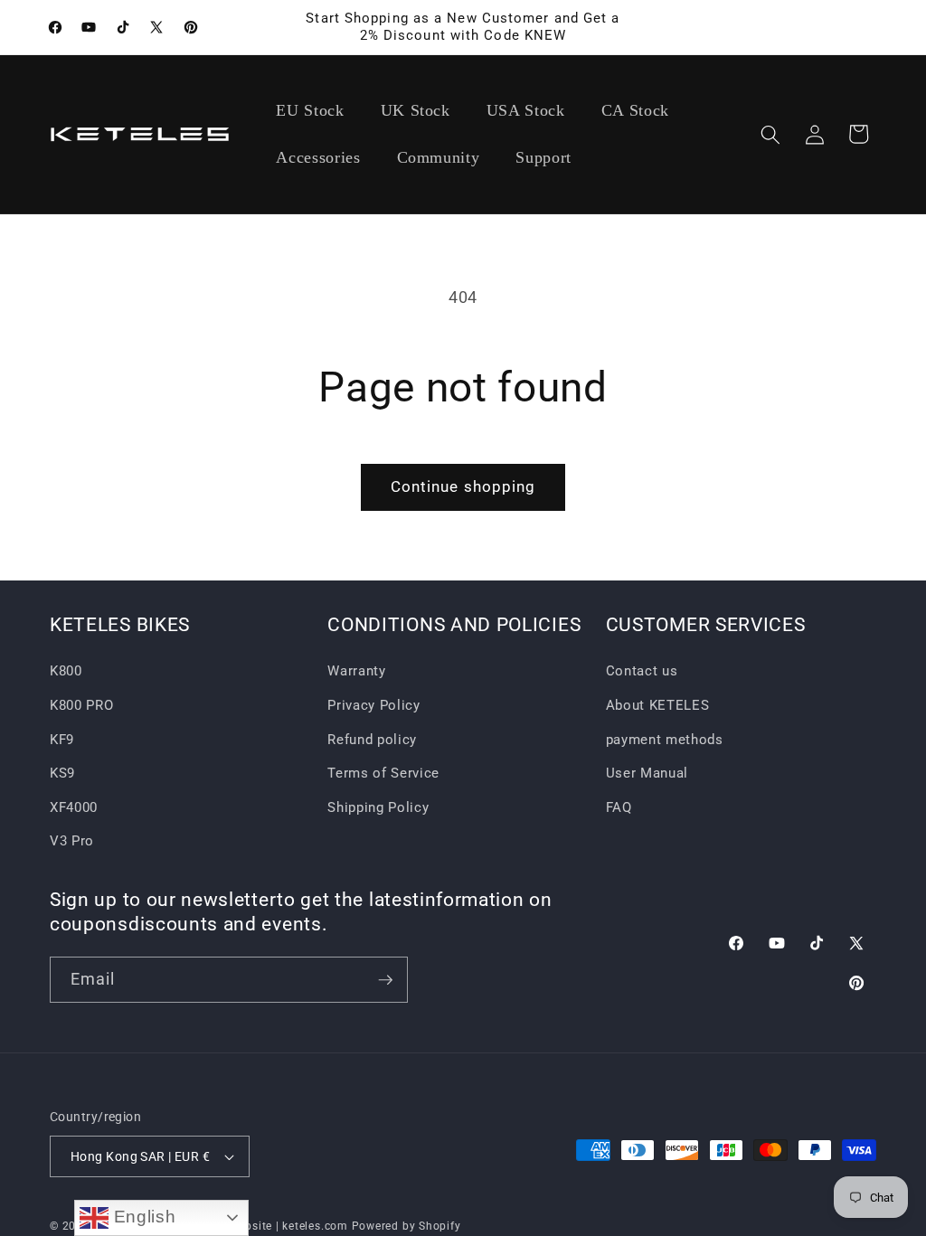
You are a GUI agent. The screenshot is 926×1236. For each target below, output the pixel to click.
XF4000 (74, 807)
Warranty (356, 671)
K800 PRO (81, 705)
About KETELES (658, 705)
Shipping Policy (378, 807)
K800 (66, 671)
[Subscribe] (385, 980)
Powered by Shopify (406, 1226)
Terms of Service (383, 773)
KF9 (62, 739)
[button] (770, 134)
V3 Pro (72, 841)
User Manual (647, 773)
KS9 (62, 773)
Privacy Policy (373, 705)
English (142, 1216)
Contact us (642, 671)
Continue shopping (463, 486)
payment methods (664, 739)
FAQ (619, 807)
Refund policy (372, 739)
